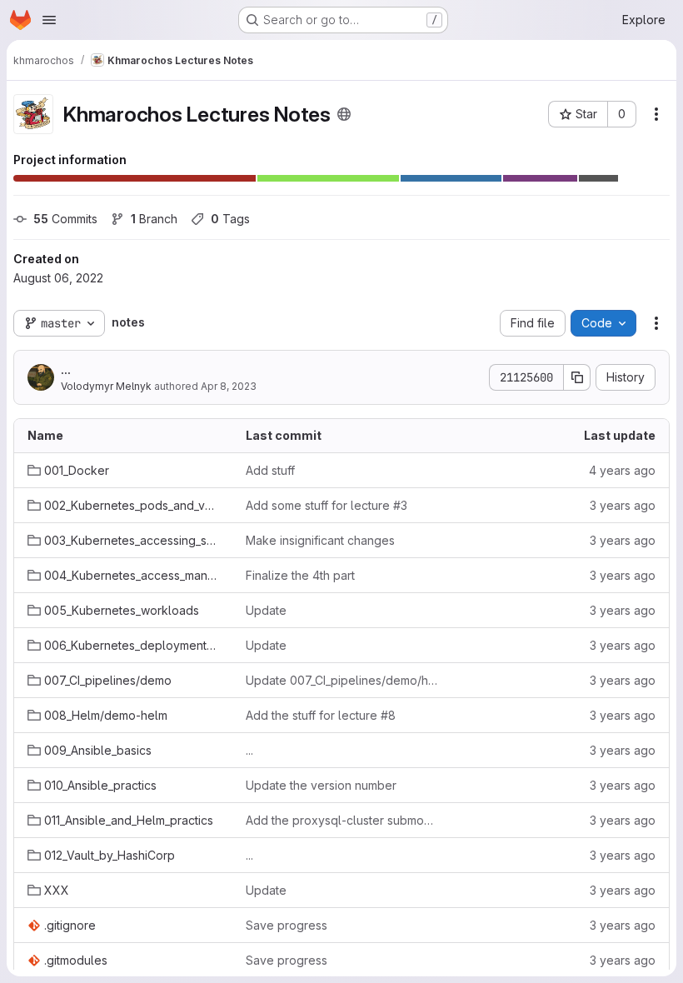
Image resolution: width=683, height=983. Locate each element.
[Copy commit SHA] (577, 377)
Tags (230, 219)
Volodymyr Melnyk (106, 386)
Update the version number (321, 785)
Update (266, 610)
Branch (154, 219)
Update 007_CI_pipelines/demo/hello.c (341, 680)
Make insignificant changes (320, 540)
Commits (65, 219)
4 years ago (622, 470)
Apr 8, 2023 (229, 386)
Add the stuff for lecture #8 (321, 715)
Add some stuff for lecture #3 (326, 505)
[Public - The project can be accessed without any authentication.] (344, 114)
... (66, 369)
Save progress (286, 925)
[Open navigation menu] (49, 20)
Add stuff (270, 470)
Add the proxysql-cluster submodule (341, 820)
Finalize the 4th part (300, 575)
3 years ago (623, 505)
